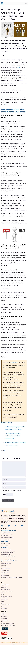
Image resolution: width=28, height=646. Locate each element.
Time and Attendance (6, 567)
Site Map (3, 592)
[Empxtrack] (2, 3)
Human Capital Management (9, 560)
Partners (3, 621)
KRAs (18, 67)
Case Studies (4, 599)
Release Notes (4, 606)
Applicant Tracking (5, 543)
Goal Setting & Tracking (6, 534)
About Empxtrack (5, 620)
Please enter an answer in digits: (11, 490)
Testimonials (4, 618)
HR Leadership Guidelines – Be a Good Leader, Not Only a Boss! (12, 14)
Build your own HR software (7, 623)
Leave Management (5, 568)
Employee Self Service (6, 563)
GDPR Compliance (5, 589)
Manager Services (5, 572)
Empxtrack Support (5, 605)
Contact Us (4, 614)
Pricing (2, 603)
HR (4, 450)
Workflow (3, 565)
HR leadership (14, 362)
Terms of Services (5, 584)
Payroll (3, 574)
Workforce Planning (5, 554)
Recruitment (4, 541)
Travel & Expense (5, 570)
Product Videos (4, 598)
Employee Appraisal (5, 532)
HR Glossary (4, 608)
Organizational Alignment (7, 552)
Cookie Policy (4, 587)
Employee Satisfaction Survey (8, 556)
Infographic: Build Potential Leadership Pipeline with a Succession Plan (13, 436)
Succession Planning (5, 549)
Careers (3, 613)
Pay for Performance (6, 539)
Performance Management (8, 530)
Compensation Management (7, 551)
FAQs (2, 594)
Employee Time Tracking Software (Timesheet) (11, 577)
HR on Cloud (4, 37)
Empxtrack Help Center (6, 596)
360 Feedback (4, 535)
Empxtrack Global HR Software (8, 625)
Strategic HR (4, 547)
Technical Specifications (6, 591)
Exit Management (5, 575)
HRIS (2, 561)
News (2, 601)
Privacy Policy (4, 586)
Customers (3, 616)
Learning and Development (7, 537)
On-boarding (4, 545)
